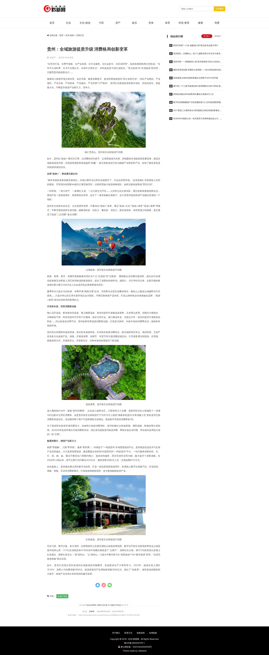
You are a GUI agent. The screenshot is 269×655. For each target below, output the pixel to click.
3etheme (142, 651)
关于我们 (116, 633)
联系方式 (128, 633)
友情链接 (153, 633)
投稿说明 (141, 633)
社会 (68, 22)
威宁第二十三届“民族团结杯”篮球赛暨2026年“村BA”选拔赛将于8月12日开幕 (195, 87)
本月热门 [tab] (206, 36)
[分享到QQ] (97, 585)
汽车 (101, 22)
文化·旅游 (85, 22)
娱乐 (134, 22)
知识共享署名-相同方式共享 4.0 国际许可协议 (103, 605)
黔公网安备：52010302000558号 (136, 647)
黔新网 (92, 611)
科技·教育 (184, 22)
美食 (151, 22)
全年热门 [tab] (217, 36)
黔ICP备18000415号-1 (134, 643)
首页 (52, 22)
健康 (200, 22)
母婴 (217, 22)
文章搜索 (219, 9)
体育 (167, 22)
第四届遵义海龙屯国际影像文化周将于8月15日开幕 (194, 78)
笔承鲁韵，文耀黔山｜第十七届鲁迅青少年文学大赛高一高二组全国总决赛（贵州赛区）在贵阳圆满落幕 (195, 54)
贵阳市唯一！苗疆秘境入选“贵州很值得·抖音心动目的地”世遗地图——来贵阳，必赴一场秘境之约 (195, 62)
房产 (117, 22)
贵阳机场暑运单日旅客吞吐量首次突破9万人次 (192, 94)
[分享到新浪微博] (103, 585)
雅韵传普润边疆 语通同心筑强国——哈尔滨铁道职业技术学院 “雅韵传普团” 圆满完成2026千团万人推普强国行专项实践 (196, 70)
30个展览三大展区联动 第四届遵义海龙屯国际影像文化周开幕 (195, 111)
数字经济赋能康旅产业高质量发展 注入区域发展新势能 (195, 102)
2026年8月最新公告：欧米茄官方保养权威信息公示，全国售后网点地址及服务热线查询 (195, 119)
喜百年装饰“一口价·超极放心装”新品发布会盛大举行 (194, 45)
